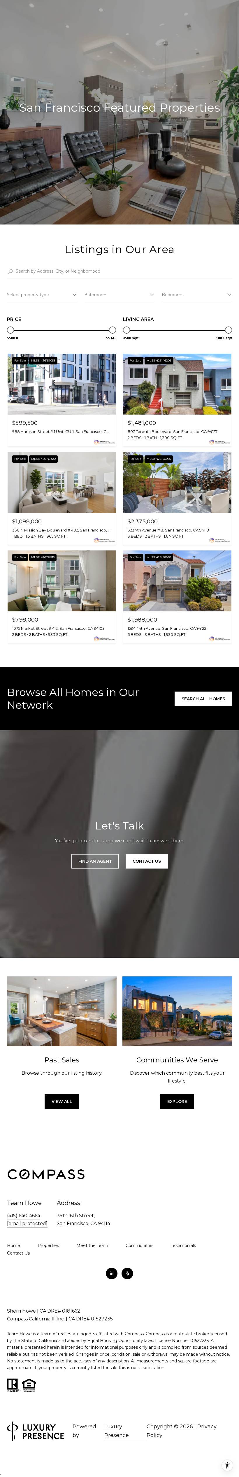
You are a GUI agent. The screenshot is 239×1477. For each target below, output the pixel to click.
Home (13, 1245)
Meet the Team (92, 1245)
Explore (177, 1101)
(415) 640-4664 (23, 1215)
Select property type (28, 294)
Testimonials (183, 1245)
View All (62, 1101)
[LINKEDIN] (111, 1273)
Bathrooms (95, 294)
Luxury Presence (116, 1431)
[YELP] (127, 1273)
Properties (48, 1245)
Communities (139, 1245)
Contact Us (18, 1253)
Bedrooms (172, 294)
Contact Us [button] (147, 861)
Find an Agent (95, 861)
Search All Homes (203, 698)
